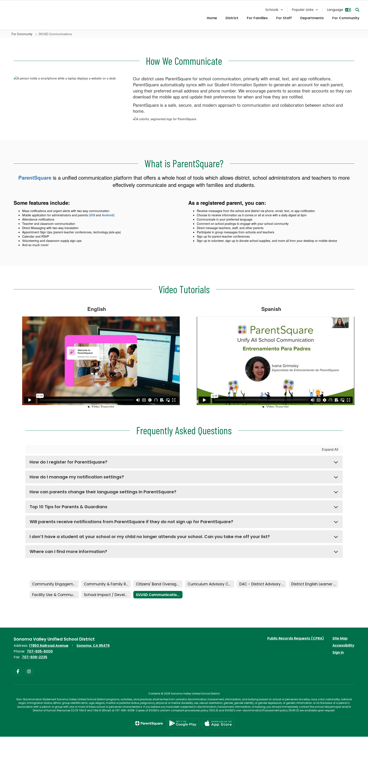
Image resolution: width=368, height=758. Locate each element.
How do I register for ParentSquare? (68, 462)
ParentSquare (34, 177)
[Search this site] (357, 10)
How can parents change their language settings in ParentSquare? (103, 492)
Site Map (340, 638)
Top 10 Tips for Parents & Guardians (68, 507)
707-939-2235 (34, 657)
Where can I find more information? (68, 551)
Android (108, 215)
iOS (92, 215)
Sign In (338, 652)
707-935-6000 (40, 651)
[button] (274, 9)
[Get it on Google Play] (183, 723)
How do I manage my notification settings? (77, 477)
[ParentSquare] (149, 723)
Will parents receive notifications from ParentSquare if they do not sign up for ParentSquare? (131, 522)
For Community (22, 34)
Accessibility (343, 645)
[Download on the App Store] (218, 723)
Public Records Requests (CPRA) (295, 638)
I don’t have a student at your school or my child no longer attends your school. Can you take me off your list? (150, 537)
